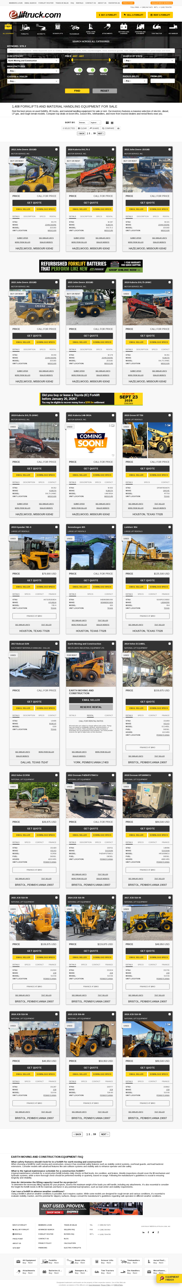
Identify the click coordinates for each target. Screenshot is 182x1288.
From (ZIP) (156, 76)
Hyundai (52, 603)
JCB (54, 973)
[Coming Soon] (143, 1232)
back (81, 133)
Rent (30, 1263)
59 (94, 133)
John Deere (50, 225)
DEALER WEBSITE (46, 242)
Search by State (132, 56)
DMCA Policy (118, 1285)
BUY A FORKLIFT (109, 15)
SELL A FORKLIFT (135, 15)
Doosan (109, 851)
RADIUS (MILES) (131, 76)
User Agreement (94, 1285)
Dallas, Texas (30, 762)
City (125, 66)
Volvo (166, 724)
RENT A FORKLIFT (162, 15)
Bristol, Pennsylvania (143, 762)
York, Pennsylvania (87, 762)
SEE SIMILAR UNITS (46, 238)
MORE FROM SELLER (22, 242)
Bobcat (52, 724)
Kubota (109, 225)
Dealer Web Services (162, 3)
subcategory (15, 56)
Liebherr (165, 603)
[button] (33, 60)
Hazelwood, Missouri (30, 248)
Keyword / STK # (16, 46)
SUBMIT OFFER (22, 238)
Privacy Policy (106, 1285)
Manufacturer (16, 66)
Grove (166, 491)
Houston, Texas (144, 514)
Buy (24, 1263)
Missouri (52, 231)
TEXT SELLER (159, 504)
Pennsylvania (163, 735)
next (100, 133)
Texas (166, 496)
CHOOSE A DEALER (17, 76)
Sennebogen (107, 603)
